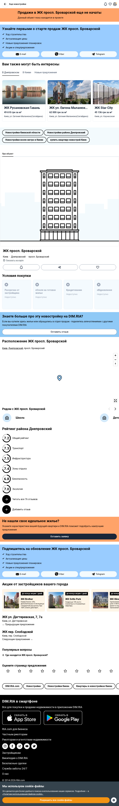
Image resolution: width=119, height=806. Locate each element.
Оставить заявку (59, 536)
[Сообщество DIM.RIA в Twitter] (34, 746)
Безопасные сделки (14, 763)
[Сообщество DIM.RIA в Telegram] (19, 746)
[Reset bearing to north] (115, 364)
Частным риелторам (14, 734)
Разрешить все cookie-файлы (56, 800)
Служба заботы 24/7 (14, 768)
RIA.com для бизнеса (15, 729)
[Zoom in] (115, 355)
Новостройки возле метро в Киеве (24, 139)
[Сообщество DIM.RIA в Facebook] (12, 746)
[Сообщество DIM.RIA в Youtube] (27, 746)
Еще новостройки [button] (17, 4)
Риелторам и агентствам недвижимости (26, 739)
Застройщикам (11, 752)
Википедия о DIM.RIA (15, 758)
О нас (5, 773)
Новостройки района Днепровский (66, 132)
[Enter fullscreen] (115, 401)
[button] (5, 4)
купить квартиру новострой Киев (68, 139)
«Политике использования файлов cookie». (22, 794)
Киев (5, 256)
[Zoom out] (115, 360)
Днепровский (18, 256)
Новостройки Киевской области (22, 132)
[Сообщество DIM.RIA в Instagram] (5, 746)
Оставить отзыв (59, 331)
